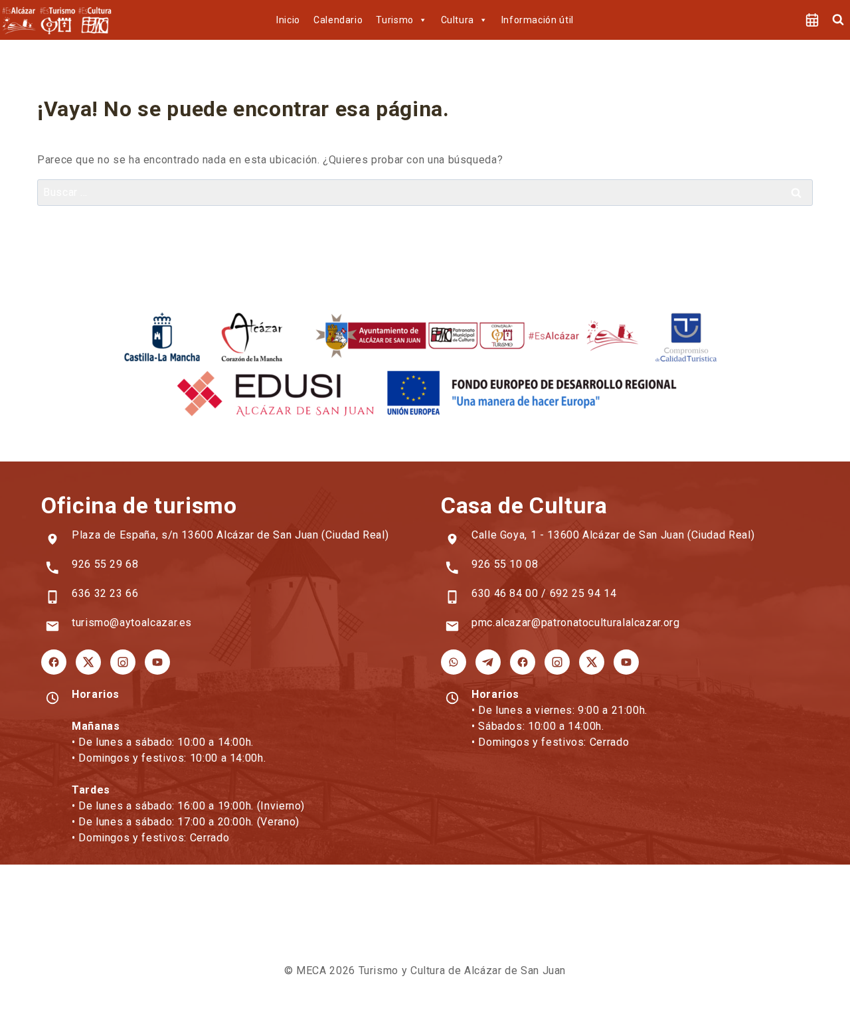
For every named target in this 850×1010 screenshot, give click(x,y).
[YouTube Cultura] (626, 662)
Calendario (338, 20)
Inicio (288, 20)
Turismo (394, 20)
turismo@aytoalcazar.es (132, 622)
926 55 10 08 (505, 564)
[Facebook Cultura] (522, 662)
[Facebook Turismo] (53, 662)
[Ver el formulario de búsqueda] (838, 20)
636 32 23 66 (105, 593)
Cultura (457, 20)
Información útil (537, 20)
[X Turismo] (88, 662)
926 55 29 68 (105, 564)
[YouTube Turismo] (157, 662)
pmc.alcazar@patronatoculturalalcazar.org (575, 622)
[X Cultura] (591, 662)
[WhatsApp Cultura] (453, 662)
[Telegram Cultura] (488, 662)
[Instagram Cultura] (557, 662)
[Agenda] (812, 20)
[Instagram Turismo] (122, 662)
